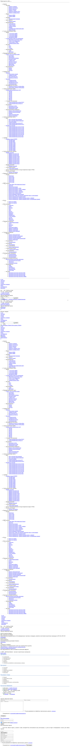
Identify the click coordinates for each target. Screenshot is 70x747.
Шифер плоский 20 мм (14, 159)
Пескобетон (6, 680)
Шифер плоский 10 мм (14, 156)
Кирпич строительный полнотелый (17, 238)
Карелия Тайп (12, 269)
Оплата (2, 281)
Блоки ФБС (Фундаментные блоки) (17, 184)
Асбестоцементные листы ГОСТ (16, 124)
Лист (10, 210)
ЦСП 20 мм (11, 180)
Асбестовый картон (13, 168)
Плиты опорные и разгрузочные (16, 194)
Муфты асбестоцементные (15, 110)
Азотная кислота (13, 83)
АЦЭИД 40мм (12, 150)
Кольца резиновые (13, 115)
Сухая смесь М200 (13, 36)
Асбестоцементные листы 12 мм (16, 128)
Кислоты (8, 79)
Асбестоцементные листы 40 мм (16, 134)
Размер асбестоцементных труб (13, 90)
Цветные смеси (12, 63)
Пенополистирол (13, 255)
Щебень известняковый (14, 231)
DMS (10, 265)
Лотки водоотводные (14, 114)
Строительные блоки (14, 249)
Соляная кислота (13, 81)
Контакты (3, 288)
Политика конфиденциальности (8, 648)
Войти (2, 724)
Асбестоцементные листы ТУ (16, 123)
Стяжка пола (12, 60)
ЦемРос (10, 27)
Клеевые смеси (12, 59)
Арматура (11, 205)
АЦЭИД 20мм (12, 146)
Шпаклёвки (11, 56)
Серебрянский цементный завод (16, 28)
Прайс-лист (6, 671)
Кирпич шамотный (13, 239)
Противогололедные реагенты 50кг (17, 275)
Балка (10, 206)
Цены (2, 285)
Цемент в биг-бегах (13, 7)
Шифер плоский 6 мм (14, 153)
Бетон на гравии (12, 201)
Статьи (5, 660)
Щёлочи (8, 72)
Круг (10, 209)
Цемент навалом (12, 9)
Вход (2, 718)
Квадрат (11, 207)
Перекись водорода (13, 77)
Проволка (11, 212)
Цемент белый (12, 21)
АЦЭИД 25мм (12, 147)
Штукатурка (11, 65)
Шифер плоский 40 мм (14, 163)
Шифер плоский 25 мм (14, 161)
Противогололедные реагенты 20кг (17, 272)
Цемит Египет (12, 29)
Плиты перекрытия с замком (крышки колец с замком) (21, 198)
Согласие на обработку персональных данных (14, 662)
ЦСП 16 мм (11, 179)
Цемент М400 (12, 16)
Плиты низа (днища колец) (15, 193)
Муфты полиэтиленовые (14, 112)
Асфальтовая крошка (13, 222)
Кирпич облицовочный (14, 234)
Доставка (3, 280)
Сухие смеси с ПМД (13, 42)
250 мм (10, 94)
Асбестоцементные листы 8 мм (16, 136)
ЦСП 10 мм (11, 177)
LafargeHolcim (12, 23)
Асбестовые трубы (7, 678)
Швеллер (11, 218)
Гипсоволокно (12, 242)
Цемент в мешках (13, 6)
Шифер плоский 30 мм (14, 162)
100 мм (10, 91)
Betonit (10, 67)
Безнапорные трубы (13, 107)
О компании (6, 656)
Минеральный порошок (14, 18)
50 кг (10, 47)
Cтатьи (2, 283)
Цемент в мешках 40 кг (14, 12)
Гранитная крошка (13, 263)
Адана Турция (12, 25)
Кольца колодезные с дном (15, 188)
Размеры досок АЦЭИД (11, 139)
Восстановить (4, 732)
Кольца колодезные (13, 186)
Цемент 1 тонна (12, 10)
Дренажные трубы (13, 108)
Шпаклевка (11, 64)
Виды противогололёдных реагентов (14, 259)
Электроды (11, 220)
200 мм (10, 93)
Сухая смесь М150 (13, 34)
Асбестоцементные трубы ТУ (16, 103)
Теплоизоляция (12, 256)
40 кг (10, 45)
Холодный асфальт (13, 227)
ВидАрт (11, 70)
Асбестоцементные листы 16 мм (16, 129)
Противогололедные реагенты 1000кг (17, 276)
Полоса (10, 211)
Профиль (11, 213)
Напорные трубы (13, 106)
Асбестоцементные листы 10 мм (16, 126)
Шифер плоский (10, 152)
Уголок (10, 217)
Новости (5, 661)
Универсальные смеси (14, 43)
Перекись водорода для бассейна (16, 86)
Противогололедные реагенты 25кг (17, 274)
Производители (7, 658)
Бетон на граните (13, 202)
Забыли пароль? (14, 722)
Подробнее (3, 637)
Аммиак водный (12, 75)
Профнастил (12, 215)
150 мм (10, 92)
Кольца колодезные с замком (15, 190)
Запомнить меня (6, 722)
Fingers (10, 69)
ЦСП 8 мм (11, 175)
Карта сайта (3, 653)
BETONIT (11, 52)
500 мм (10, 99)
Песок (10, 226)
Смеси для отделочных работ (13, 54)
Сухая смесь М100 (13, 33)
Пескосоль (11, 261)
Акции (4, 683)
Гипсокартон (12, 244)
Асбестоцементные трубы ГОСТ (16, 102)
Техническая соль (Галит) (15, 260)
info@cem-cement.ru (5, 294)
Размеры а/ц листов (10, 125)
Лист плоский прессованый (15, 119)
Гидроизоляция (12, 254)
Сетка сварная (12, 216)
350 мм (10, 97)
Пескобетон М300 (13, 37)
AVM (10, 50)
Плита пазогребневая (14, 247)
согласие (54, 711)
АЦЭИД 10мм (12, 142)
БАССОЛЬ (11, 270)
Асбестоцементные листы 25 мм (16, 131)
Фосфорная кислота (13, 82)
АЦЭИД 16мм (12, 145)
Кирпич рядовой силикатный (16, 236)
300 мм (10, 96)
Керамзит (11, 225)
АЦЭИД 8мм (12, 141)
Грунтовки (11, 55)
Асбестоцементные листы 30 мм (16, 133)
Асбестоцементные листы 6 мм (16, 135)
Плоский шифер (12, 121)
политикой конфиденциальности (18, 713)
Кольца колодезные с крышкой (16, 191)
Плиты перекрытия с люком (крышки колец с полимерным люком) (24, 199)
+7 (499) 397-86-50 (5, 293)
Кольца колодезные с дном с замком (17, 189)
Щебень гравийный (13, 228)
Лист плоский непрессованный (16, 120)
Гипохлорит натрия (13, 74)
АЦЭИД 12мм (12, 144)
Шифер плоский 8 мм (14, 155)
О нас (2, 279)
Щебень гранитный (13, 229)
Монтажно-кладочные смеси (15, 39)
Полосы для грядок (13, 172)
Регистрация (6, 718)
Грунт (10, 223)
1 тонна (10, 48)
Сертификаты (4, 286)
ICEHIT (10, 266)
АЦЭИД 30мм (12, 148)
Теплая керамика (13, 251)
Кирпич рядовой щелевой (15, 237)
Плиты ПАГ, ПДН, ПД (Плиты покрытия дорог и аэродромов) (23, 195)
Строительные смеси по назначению (14, 38)
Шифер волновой (13, 166)
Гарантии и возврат (5, 284)
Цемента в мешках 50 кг (14, 11)
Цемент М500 (12, 15)
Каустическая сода (13, 76)
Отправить (3, 715)
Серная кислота (12, 80)
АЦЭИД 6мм (12, 140)
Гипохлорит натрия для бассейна (16, 87)
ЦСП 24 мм (11, 182)
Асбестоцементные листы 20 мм (16, 130)
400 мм (10, 98)
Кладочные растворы (14, 58)
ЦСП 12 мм (11, 178)
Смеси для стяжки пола (14, 41)
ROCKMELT (12, 267)
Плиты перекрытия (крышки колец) (17, 196)
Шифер (5, 679)
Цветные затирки (13, 61)
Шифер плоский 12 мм (14, 157)
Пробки (10, 113)
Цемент (5, 677)
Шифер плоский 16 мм (14, 158)
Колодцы (11, 185)
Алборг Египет (12, 26)
